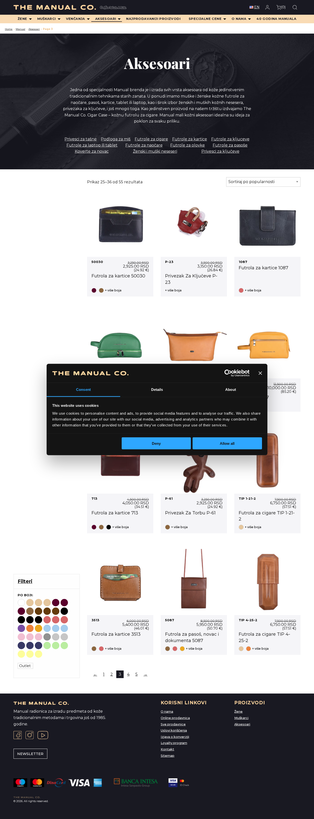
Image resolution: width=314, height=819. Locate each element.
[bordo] (55, 602)
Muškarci (241, 718)
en (257, 7)
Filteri (25, 581)
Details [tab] (157, 389)
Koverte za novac (92, 151)
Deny (156, 443)
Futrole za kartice (189, 139)
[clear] (47, 654)
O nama (167, 711)
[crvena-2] (64, 619)
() (283, 7)
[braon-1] (38, 611)
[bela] (21, 602)
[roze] (21, 637)
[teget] (21, 645)
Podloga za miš (116, 139)
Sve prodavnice (173, 724)
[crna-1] (21, 619)
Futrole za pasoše (230, 145)
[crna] (64, 611)
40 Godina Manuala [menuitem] (276, 19)
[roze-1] (30, 637)
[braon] (30, 611)
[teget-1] (30, 645)
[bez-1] (38, 602)
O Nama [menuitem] (239, 19)
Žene (238, 711)
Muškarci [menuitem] (46, 19)
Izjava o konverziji (175, 737)
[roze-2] (38, 637)
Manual (20, 29)
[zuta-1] (30, 654)
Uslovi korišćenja (174, 730)
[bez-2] (47, 602)
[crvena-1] (55, 619)
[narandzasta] (30, 628)
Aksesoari (34, 29)
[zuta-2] (38, 654)
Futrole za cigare (151, 139)
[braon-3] (55, 611)
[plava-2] (64, 628)
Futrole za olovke (187, 145)
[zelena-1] (55, 645)
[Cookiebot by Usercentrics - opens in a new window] (228, 373)
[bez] (30, 602)
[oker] (38, 628)
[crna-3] (38, 619)
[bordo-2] (21, 611)
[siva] (47, 637)
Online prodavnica (175, 718)
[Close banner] (260, 373)
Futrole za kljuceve (230, 139)
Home (9, 29)
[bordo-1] (64, 602)
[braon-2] (47, 611)
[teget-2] (38, 645)
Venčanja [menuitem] (75, 19)
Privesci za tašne (81, 139)
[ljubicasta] (21, 628)
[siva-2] (64, 637)
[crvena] (47, 619)
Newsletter (30, 754)
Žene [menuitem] (22, 19)
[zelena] (47, 645)
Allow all (227, 443)
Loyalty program (174, 743)
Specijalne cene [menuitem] (205, 19)
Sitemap (167, 755)
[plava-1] (55, 628)
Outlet (25, 666)
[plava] (47, 628)
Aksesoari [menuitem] (105, 19)
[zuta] (21, 654)
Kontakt (167, 749)
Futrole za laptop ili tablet (92, 145)
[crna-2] (30, 619)
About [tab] (230, 389)
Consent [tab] (83, 389)
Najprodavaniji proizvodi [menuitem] (153, 19)
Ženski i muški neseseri (155, 151)
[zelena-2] (64, 645)
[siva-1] (55, 637)
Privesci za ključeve (220, 151)
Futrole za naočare (144, 145)
